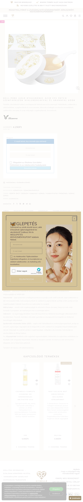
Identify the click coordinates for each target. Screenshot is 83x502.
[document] (41, 251)
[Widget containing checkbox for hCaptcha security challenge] (26, 271)
